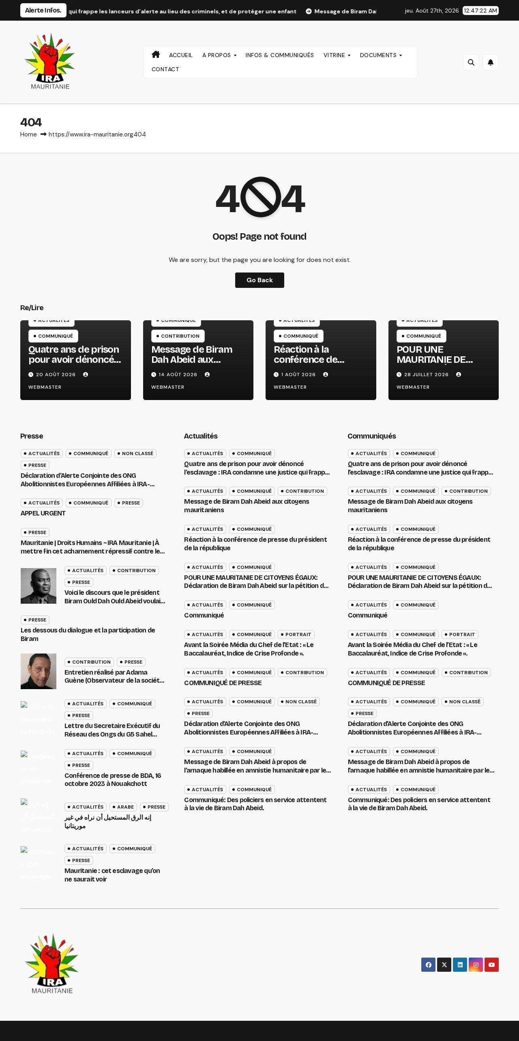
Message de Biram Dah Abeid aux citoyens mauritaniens (191, 364)
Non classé (137, 453)
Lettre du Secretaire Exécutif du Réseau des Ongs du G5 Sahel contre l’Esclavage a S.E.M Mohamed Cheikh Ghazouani (112, 738)
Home (28, 134)
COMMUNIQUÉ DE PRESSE (223, 683)
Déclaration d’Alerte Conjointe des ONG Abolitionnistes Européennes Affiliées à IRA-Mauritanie (85, 484)
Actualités (53, 320)
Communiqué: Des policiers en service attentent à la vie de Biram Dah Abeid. (255, 804)
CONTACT (166, 69)
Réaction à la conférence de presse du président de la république (317, 364)
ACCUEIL (181, 55)
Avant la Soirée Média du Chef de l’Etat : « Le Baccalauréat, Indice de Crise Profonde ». (248, 649)
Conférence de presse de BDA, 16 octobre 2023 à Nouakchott (112, 780)
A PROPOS (217, 55)
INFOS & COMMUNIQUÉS (280, 55)
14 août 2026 (179, 374)
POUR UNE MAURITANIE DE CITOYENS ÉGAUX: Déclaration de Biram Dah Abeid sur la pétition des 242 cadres (257, 586)
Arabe (125, 807)
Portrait (298, 634)
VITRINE (335, 55)
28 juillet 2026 (427, 374)
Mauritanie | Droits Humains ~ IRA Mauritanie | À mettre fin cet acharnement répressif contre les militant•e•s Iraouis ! (92, 551)
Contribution (180, 336)
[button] (471, 62)
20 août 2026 (56, 374)
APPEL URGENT (43, 513)
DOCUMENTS (379, 55)
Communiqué (55, 336)
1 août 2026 (299, 374)
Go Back (260, 280)
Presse (37, 465)
